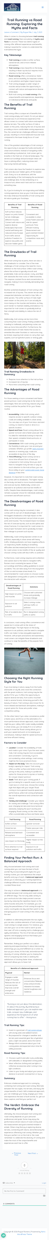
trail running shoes (34, 1030)
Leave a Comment (11, 32)
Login (44, 1183)
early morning (37, 449)
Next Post (33, 1153)
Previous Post (16, 1154)
